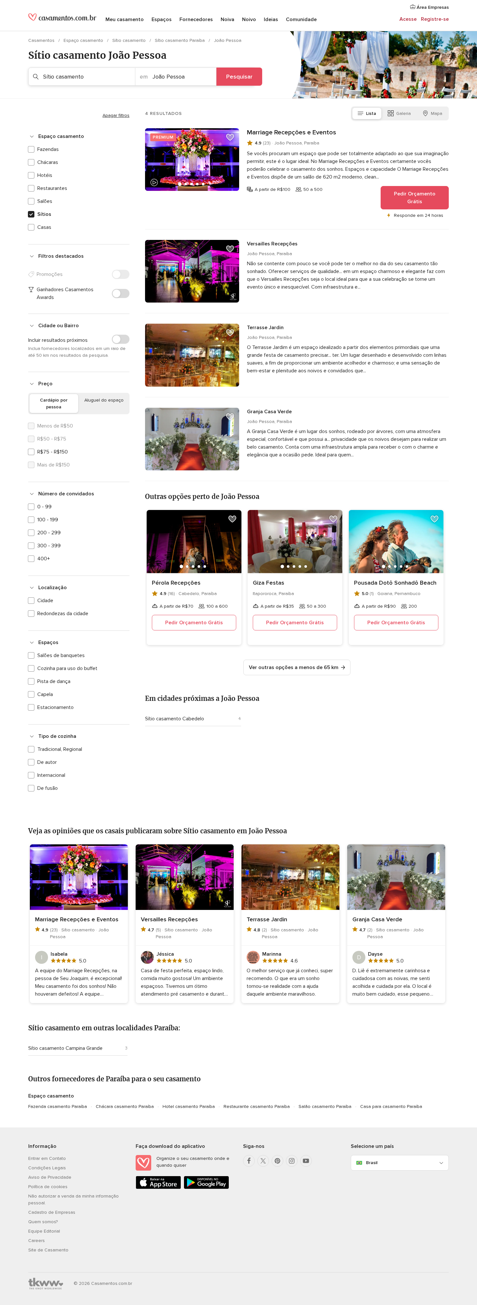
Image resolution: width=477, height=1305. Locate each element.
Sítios (44, 214)
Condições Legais (47, 1168)
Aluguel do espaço (104, 400)
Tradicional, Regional (59, 749)
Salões (44, 201)
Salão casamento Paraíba (325, 1106)
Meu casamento (124, 19)
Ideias (271, 19)
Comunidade (301, 19)
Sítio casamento (129, 40)
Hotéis (44, 175)
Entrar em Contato (47, 1158)
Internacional (51, 775)
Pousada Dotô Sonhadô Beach (395, 582)
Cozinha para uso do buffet (67, 668)
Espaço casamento (84, 40)
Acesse (408, 19)
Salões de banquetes (61, 655)
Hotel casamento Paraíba (189, 1106)
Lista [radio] (371, 113)
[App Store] (158, 1187)
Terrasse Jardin (265, 327)
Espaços (162, 19)
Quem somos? (43, 1221)
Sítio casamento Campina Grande (65, 1048)
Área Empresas (432, 7)
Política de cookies (47, 1186)
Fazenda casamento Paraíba (57, 1106)
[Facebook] (249, 1161)
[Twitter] (263, 1161)
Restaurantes (52, 188)
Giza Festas (268, 582)
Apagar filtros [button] (116, 115)
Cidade (45, 600)
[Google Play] (206, 1187)
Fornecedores (196, 19)
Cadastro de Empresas (51, 1212)
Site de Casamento (48, 1250)
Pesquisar (239, 76)
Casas (44, 227)
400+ (43, 558)
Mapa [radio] (436, 113)
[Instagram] (292, 1161)
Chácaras (47, 162)
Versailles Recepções (272, 244)
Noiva (227, 19)
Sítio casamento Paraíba (180, 40)
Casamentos (42, 40)
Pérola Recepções (176, 582)
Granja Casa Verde (269, 411)
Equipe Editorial (44, 1231)
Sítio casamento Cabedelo (174, 718)
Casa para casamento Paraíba (391, 1106)
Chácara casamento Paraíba (125, 1106)
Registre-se (435, 19)
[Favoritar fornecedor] (230, 137)
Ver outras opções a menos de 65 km (293, 667)
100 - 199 (47, 519)
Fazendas (48, 149)
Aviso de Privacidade (49, 1177)
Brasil (371, 1162)
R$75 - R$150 (52, 452)
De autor (47, 762)
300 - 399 (49, 545)
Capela (45, 694)
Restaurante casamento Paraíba (257, 1106)
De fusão (47, 788)
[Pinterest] (277, 1161)
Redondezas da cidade (62, 613)
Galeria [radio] (403, 113)
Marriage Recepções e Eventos (291, 132)
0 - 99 (44, 506)
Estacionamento (55, 707)
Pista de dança (53, 681)
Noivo (249, 19)
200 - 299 (49, 532)
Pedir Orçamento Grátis (414, 198)
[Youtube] (306, 1161)
